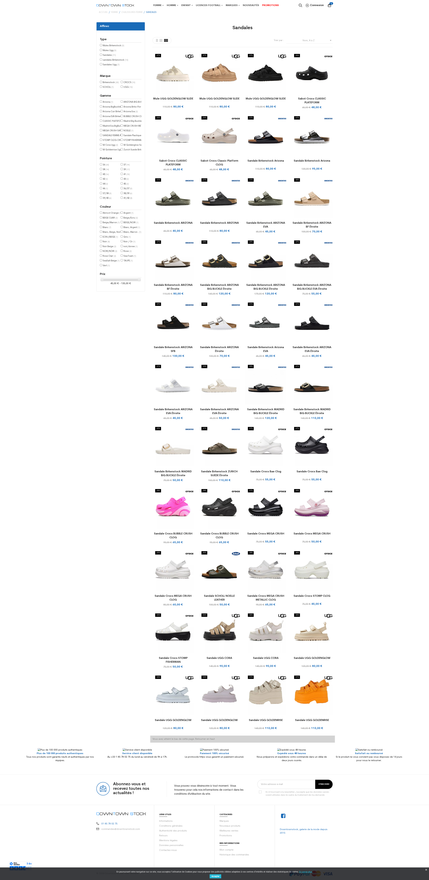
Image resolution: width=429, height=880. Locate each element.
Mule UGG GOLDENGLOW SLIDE (173, 98)
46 (105, 189)
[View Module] (166, 40)
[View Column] (161, 40)
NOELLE (128, 131)
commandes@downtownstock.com (120, 829)
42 (105, 179)
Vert (106, 266)
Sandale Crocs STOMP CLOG (312, 596)
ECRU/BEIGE (110, 237)
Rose (128, 251)
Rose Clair (109, 256)
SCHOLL (108, 87)
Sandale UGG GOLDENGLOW (312, 658)
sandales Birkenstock (115, 60)
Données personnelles (171, 845)
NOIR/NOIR (110, 251)
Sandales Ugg (111, 65)
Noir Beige (109, 246)
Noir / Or (129, 242)
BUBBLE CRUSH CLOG (136, 116)
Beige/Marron (111, 223)
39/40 (107, 198)
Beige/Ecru (131, 218)
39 (127, 169)
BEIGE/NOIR (131, 223)
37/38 (107, 193)
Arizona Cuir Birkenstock (116, 112)
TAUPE (128, 261)
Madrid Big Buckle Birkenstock (140, 121)
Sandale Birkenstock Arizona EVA (266, 349)
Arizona (108, 102)
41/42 (128, 198)
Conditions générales (170, 826)
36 (106, 165)
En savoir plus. (306, 872)
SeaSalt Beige (111, 261)
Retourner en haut (205, 739)
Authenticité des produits (173, 831)
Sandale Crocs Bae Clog (265, 471)
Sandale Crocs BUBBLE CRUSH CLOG (173, 535)
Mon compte (226, 850)
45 (126, 184)
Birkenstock (111, 82)
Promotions (226, 835)
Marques (224, 821)
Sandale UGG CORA (219, 658)
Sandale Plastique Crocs (137, 135)
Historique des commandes (234, 855)
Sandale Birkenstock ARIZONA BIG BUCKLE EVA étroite (312, 287)
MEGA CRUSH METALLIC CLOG (140, 126)
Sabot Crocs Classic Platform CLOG (219, 163)
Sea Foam (130, 256)
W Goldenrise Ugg (113, 150)
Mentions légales (168, 840)
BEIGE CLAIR (110, 218)
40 (106, 174)
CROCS (129, 82)
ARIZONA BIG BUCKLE (136, 102)
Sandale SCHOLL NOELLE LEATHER (219, 598)
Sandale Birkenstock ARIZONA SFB (173, 349)
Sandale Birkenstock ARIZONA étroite (219, 349)
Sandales (109, 55)
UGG (128, 87)
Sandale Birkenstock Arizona (266, 161)
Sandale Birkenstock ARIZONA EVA (265, 225)
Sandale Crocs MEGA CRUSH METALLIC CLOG (265, 598)
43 (126, 179)
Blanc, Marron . (132, 232)
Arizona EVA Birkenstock (116, 116)
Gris (127, 237)
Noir (106, 242)
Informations (166, 821)
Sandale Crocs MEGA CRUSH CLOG (173, 598)
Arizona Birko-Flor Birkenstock (140, 107)
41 (127, 174)
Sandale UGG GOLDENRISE (266, 720)
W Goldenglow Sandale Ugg (139, 145)
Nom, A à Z (318, 40)
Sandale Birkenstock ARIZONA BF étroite (312, 225)
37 (127, 165)
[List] (157, 40)
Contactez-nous (168, 850)
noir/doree (131, 246)
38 (106, 169)
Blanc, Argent (132, 227)
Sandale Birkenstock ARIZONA (173, 223)
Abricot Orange (112, 213)
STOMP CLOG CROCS (115, 140)
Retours (163, 835)
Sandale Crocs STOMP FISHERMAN (173, 660)
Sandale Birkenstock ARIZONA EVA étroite (312, 349)
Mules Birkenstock (113, 46)
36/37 (128, 189)
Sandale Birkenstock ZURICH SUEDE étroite (219, 473)
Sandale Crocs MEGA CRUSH (265, 533)
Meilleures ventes (229, 831)
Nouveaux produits (230, 826)
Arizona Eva (131, 112)
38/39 (128, 193)
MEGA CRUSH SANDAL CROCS (120, 131)
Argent (128, 213)
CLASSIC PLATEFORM (115, 121)
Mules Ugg (109, 50)
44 (105, 184)
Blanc (107, 227)
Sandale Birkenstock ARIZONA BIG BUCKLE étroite (219, 287)
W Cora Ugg (110, 145)
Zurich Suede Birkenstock (138, 150)
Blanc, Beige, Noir (113, 232)
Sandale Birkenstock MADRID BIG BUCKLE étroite (265, 411)
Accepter (215, 876)
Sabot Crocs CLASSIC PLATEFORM (312, 100)
